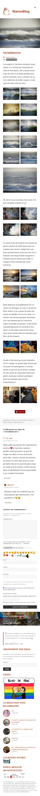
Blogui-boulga (11, 59)
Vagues (10, 422)
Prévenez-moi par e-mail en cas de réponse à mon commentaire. (19, 589)
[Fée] (6, 713)
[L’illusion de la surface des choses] (6, 731)
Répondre (7, 478)
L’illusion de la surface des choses (22, 730)
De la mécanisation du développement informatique (23, 748)
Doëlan (24, 420)
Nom (5, 560)
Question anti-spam (9, 593)
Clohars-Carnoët (16, 420)
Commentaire (8, 519)
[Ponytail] (6, 740)
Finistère (30, 420)
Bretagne (8, 420)
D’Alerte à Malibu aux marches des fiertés (23, 721)
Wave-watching (18, 422)
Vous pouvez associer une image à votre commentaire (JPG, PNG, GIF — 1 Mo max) (16, 542)
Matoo (10, 485)
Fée (12, 711)
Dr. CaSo (9, 438)
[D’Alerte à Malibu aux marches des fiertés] (6, 722)
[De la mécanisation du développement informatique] (6, 749)
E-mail (5, 567)
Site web (6, 574)
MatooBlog (21, 11)
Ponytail (14, 738)
